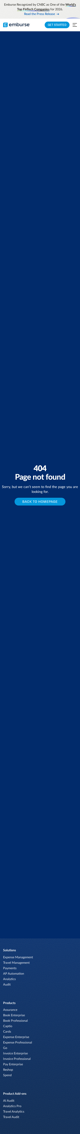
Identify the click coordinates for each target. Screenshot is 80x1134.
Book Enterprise (14, 1015)
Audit (7, 984)
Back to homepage (40, 502)
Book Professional (15, 1020)
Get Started (57, 24)
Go (5, 1048)
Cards (7, 1031)
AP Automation (13, 973)
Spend (7, 1075)
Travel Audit (11, 1117)
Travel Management (16, 962)
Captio (7, 1026)
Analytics (9, 979)
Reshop (8, 1069)
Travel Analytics (13, 1111)
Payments (10, 968)
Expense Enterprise (16, 1037)
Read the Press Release (39, 14)
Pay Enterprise (13, 1064)
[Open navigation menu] (75, 25)
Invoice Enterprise (15, 1053)
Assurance (10, 1009)
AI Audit (8, 1100)
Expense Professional (17, 1042)
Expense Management (18, 957)
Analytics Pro (12, 1106)
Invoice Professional (17, 1058)
